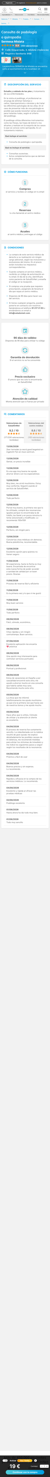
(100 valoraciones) (29, 46)
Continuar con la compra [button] (25, 1472)
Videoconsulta (19, 14)
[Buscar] (40, 9)
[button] (41, 1466)
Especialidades (6, 14)
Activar (19, 1461)
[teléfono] (11, 9)
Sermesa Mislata (12, 41)
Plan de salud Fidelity (43, 14)
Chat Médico (31, 14)
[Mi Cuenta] (4, 9)
